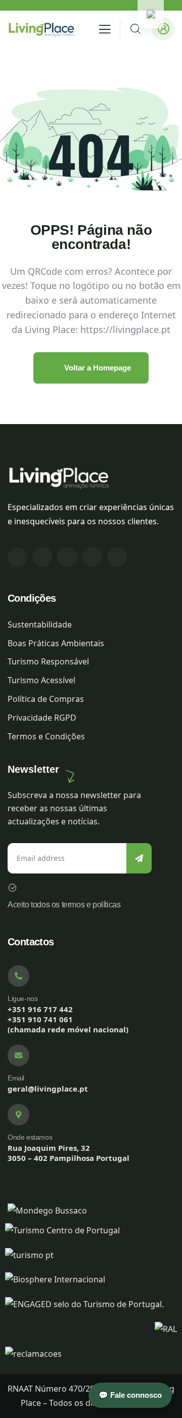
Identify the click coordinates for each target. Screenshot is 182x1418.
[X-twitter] (92, 557)
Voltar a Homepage (96, 367)
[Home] (41, 29)
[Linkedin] (67, 557)
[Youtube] (117, 557)
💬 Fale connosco (130, 1395)
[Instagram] (42, 557)
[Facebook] (17, 557)
